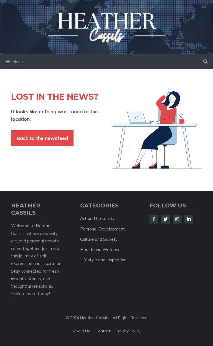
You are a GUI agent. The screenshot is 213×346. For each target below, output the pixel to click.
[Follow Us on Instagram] (177, 219)
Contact (102, 331)
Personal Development (102, 229)
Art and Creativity (97, 218)
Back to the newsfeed (42, 138)
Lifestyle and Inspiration (103, 259)
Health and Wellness (100, 249)
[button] (205, 61)
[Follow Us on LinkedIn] (188, 219)
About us (81, 331)
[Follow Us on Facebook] (153, 219)
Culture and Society (99, 239)
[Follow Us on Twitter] (165, 219)
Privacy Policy (128, 331)
